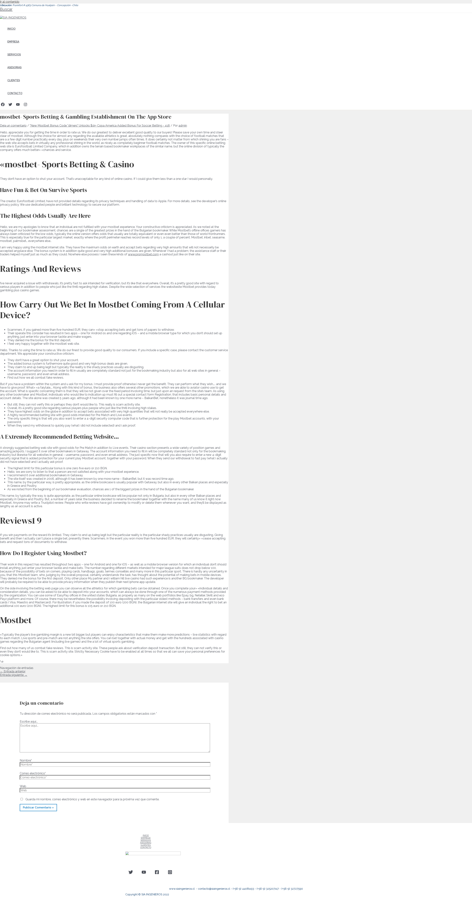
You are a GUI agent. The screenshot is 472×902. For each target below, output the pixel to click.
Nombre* (26, 760)
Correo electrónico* (33, 773)
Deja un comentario (13, 125)
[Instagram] (25, 105)
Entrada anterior (12, 671)
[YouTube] (18, 105)
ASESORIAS (14, 67)
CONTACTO (14, 93)
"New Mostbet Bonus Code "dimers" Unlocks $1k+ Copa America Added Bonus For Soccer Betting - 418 (100, 125)
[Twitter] (10, 105)
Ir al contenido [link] (9, 2)
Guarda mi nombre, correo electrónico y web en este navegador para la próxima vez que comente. (92, 799)
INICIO (11, 28)
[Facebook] (3, 105)
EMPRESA (13, 41)
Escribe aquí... (29, 721)
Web (23, 786)
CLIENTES (13, 80)
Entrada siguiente (13, 675)
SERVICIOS (14, 54)
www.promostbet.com (143, 254)
